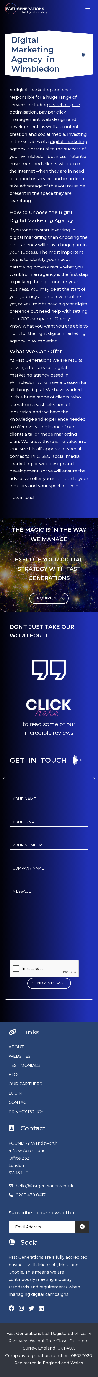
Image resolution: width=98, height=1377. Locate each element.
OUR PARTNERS (25, 1084)
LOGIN (15, 1093)
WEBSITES (20, 1056)
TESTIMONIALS (24, 1065)
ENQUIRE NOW (49, 598)
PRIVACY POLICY (26, 1111)
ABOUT (16, 1046)
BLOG (15, 1074)
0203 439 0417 (31, 1195)
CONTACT (19, 1102)
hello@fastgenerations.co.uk (44, 1185)
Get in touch (24, 497)
